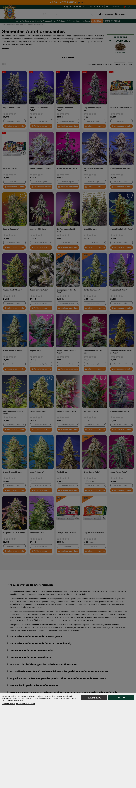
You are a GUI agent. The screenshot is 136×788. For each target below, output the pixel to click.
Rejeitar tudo (94, 697)
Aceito (121, 697)
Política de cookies (8, 703)
